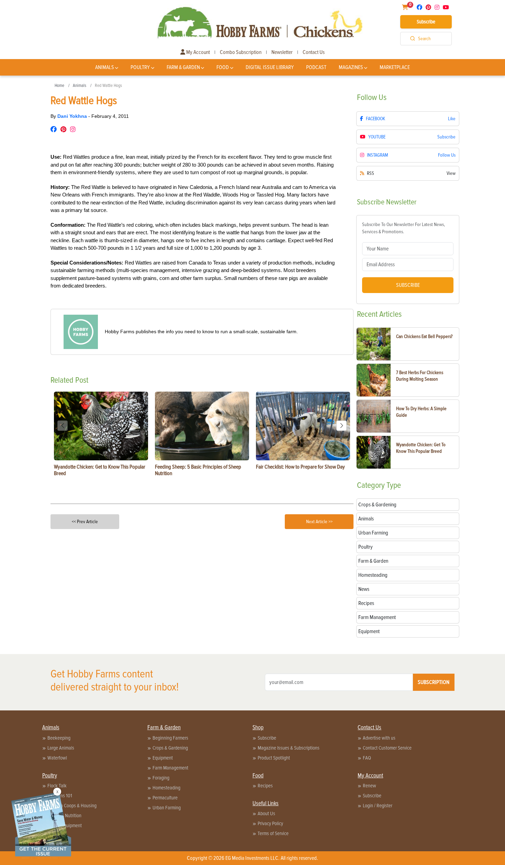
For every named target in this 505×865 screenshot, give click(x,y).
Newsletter (282, 52)
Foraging (161, 778)
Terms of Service (273, 833)
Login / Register (377, 805)
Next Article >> (319, 522)
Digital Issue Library (270, 67)
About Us (266, 813)
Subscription (433, 682)
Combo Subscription (240, 52)
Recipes (265, 786)
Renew (369, 786)
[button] (341, 425)
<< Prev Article (85, 522)
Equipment (163, 758)
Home (59, 85)
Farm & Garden (183, 67)
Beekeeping (58, 738)
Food (222, 67)
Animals (104, 67)
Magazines (351, 67)
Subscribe (426, 22)
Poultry (140, 67)
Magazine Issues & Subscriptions (288, 748)
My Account (197, 52)
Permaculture (165, 798)
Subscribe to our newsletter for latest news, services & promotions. (403, 228)
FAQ (367, 758)
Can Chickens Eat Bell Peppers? (424, 336)
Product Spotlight (274, 758)
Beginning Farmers (170, 738)
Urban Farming (167, 808)
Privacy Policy (270, 823)
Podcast (316, 67)
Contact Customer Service (387, 748)
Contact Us (314, 52)
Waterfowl (57, 758)
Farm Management (170, 768)
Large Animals (60, 748)
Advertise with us (379, 738)
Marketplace (395, 67)
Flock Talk (57, 786)
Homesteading (166, 788)
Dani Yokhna (72, 116)
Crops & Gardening (170, 748)
